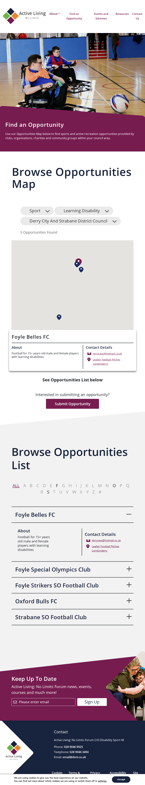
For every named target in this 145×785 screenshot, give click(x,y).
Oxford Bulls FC (36, 601)
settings (102, 781)
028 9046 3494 (79, 752)
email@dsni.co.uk (74, 757)
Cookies (57, 773)
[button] (76, 264)
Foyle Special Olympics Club (53, 569)
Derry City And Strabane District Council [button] (68, 221)
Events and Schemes (101, 16)
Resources (122, 14)
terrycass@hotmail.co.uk (107, 353)
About (53, 14)
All (16, 485)
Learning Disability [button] (82, 210)
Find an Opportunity (74, 16)
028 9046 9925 (73, 747)
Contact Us (137, 16)
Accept (121, 779)
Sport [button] (35, 210)
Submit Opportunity (72, 403)
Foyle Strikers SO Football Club (57, 585)
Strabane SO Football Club (51, 617)
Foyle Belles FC (35, 514)
